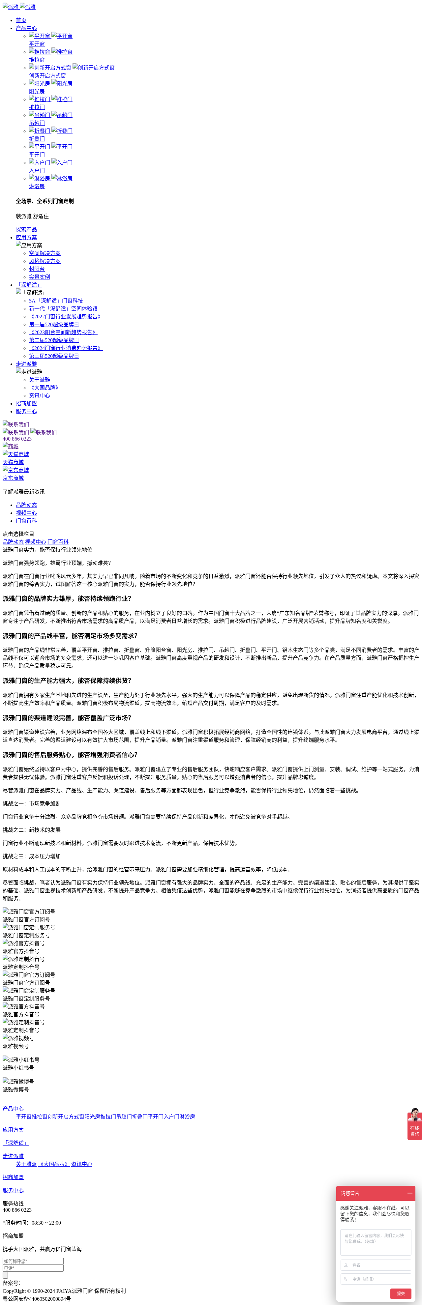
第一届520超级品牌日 (54, 324)
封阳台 (37, 269)
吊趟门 (124, 1116)
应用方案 (26, 237)
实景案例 (39, 277)
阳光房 (92, 1116)
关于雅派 (26, 1164)
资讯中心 (39, 395)
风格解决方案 (45, 261)
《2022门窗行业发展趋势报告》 (66, 316)
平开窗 (24, 1116)
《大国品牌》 (45, 388)
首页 (21, 20)
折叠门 (140, 1116)
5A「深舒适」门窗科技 (56, 301)
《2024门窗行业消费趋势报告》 (66, 348)
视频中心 (26, 513)
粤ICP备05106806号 (46, 1283)
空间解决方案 (45, 253)
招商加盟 (26, 403)
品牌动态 (26, 505)
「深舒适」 (29, 285)
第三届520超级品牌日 (54, 356)
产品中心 (26, 28)
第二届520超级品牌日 (54, 340)
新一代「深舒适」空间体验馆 (63, 308)
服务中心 (26, 411)
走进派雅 (26, 364)
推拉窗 (39, 1116)
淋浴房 (187, 1116)
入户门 (171, 1116)
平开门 (156, 1116)
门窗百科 (26, 521)
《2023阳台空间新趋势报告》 (63, 332)
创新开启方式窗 (65, 1116)
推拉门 (108, 1116)
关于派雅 (39, 380)
